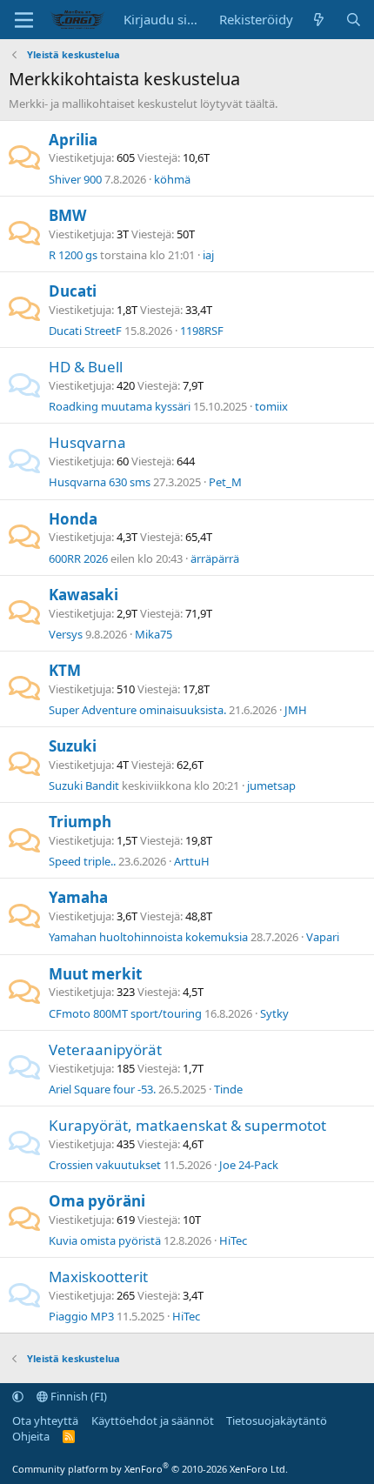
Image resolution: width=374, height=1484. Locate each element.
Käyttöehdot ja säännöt (152, 1420)
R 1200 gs (73, 255)
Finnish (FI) (77, 1396)
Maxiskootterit (98, 1277)
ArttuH (192, 861)
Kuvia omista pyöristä (105, 1240)
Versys (66, 634)
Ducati (73, 291)
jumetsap (271, 785)
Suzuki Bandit (84, 785)
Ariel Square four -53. (102, 1089)
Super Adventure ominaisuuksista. (137, 710)
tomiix (271, 406)
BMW (67, 215)
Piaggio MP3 (81, 1316)
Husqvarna (87, 442)
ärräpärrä (214, 558)
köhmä (172, 179)
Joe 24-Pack (248, 1165)
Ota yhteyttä (45, 1420)
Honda (73, 519)
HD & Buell (86, 367)
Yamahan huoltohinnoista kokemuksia (148, 937)
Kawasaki (83, 595)
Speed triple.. (82, 861)
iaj (208, 255)
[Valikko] (23, 20)
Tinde (228, 1089)
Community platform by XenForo (150, 1468)
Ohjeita (31, 1436)
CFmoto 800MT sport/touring (125, 1013)
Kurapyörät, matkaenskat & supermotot (187, 1125)
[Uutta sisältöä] (319, 19)
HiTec (233, 1240)
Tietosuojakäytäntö (276, 1420)
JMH (295, 710)
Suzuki (73, 746)
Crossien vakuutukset (105, 1165)
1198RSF (202, 330)
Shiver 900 (75, 179)
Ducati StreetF (85, 330)
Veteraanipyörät (105, 1049)
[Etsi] (354, 19)
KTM (65, 670)
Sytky (274, 1013)
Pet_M (225, 482)
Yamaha (78, 897)
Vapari (322, 937)
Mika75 (153, 634)
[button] (18, 1396)
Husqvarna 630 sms (99, 482)
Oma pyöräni (97, 1201)
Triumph (80, 822)
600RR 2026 (78, 558)
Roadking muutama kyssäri (119, 406)
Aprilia (73, 140)
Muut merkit (95, 974)
